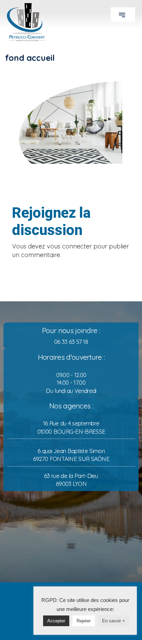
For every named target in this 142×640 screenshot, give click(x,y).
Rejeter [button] (84, 620)
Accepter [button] (56, 620)
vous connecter (69, 246)
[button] (123, 14)
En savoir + (113, 620)
